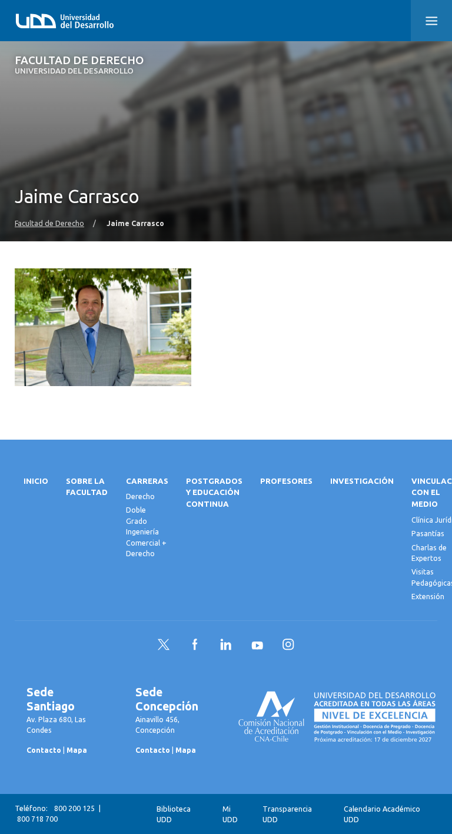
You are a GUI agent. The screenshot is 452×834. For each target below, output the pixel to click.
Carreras (147, 481)
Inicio (36, 481)
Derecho (140, 496)
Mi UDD (230, 814)
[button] (431, 20)
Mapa (77, 750)
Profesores (286, 481)
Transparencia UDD (287, 814)
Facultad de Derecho (79, 65)
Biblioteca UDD (174, 814)
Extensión (427, 596)
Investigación (362, 481)
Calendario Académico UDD (382, 814)
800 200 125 (74, 808)
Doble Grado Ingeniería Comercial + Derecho (146, 531)
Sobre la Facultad (87, 487)
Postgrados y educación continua (214, 493)
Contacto (43, 750)
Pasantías (427, 533)
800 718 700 (37, 819)
